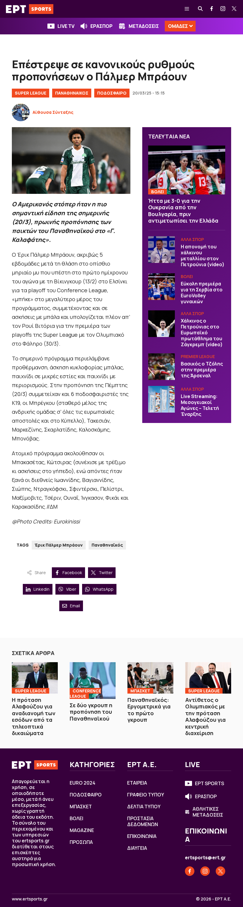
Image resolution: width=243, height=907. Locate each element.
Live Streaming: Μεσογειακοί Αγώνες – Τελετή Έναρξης (200, 405)
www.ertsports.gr (30, 899)
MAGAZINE (82, 830)
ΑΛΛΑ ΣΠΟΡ (192, 239)
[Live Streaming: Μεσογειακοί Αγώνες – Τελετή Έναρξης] (161, 399)
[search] (200, 8)
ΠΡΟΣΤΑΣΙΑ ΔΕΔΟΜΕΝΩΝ (142, 821)
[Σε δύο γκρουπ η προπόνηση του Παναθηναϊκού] (93, 680)
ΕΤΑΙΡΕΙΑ (137, 783)
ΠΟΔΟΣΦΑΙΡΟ (112, 93)
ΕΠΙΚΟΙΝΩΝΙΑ (141, 836)
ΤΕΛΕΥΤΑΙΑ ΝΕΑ (169, 136)
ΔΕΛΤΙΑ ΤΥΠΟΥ (144, 806)
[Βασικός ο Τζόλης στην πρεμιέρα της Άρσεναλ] (161, 366)
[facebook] (212, 8)
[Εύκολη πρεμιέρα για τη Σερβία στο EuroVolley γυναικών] (161, 286)
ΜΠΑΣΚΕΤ (140, 691)
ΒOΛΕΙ (157, 191)
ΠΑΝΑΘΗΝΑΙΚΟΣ (71, 93)
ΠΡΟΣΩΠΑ (81, 842)
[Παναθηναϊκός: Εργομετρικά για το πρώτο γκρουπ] (150, 677)
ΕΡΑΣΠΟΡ (101, 26)
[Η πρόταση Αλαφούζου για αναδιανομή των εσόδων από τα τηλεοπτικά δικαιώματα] (35, 677)
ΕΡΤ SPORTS (209, 783)
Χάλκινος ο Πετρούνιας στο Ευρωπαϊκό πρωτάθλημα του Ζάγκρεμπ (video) (202, 332)
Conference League (85, 693)
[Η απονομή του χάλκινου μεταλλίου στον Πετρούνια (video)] (161, 249)
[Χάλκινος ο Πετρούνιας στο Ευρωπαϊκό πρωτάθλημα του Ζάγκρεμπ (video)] (161, 323)
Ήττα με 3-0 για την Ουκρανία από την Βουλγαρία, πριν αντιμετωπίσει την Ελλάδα (183, 210)
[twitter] (234, 8)
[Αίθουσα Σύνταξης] (21, 112)
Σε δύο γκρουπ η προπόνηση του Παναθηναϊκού (91, 712)
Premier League (198, 356)
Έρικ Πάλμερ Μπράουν (59, 545)
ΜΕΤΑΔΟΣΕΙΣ (144, 26)
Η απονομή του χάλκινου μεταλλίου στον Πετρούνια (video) (202, 255)
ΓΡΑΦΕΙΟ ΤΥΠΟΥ (145, 794)
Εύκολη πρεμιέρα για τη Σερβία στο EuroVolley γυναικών (202, 292)
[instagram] (223, 8)
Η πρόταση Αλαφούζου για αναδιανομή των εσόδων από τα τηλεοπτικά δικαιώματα (33, 716)
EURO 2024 (82, 783)
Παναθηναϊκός (107, 545)
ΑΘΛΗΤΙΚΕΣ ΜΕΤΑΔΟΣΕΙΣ (208, 812)
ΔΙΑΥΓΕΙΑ (137, 848)
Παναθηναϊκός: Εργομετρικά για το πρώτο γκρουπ (149, 710)
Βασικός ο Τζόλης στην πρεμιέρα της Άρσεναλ (202, 369)
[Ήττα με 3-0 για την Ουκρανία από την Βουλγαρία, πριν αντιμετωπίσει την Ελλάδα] (186, 170)
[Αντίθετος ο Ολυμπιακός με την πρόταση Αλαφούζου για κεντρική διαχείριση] (208, 677)
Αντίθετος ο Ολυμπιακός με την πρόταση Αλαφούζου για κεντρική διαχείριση (205, 716)
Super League (30, 93)
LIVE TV (65, 26)
